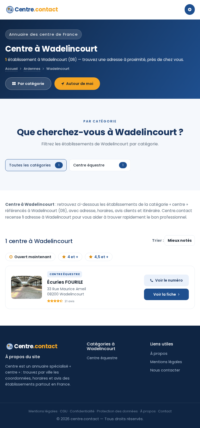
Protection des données (117, 411)
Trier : (158, 240)
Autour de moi (79, 83)
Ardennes (32, 68)
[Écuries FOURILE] (26, 287)
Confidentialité (82, 411)
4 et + (72, 256)
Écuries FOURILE (65, 282)
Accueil (11, 68)
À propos (158, 353)
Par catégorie (31, 83)
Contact (165, 411)
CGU (63, 411)
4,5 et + (101, 256)
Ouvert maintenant (32, 256)
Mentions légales (166, 361)
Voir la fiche (164, 294)
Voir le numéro (169, 280)
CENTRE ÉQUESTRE (64, 274)
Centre (36, 9)
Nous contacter (165, 370)
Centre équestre (102, 358)
